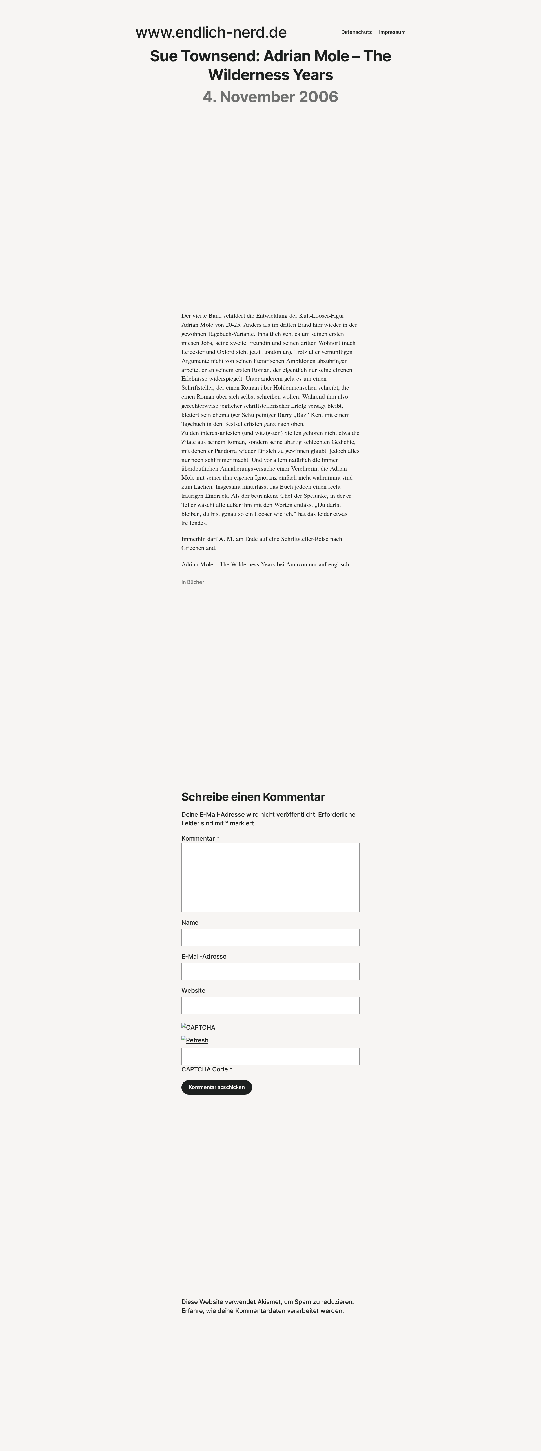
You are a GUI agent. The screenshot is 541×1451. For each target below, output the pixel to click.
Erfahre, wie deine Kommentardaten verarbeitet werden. (262, 1310)
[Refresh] (194, 1040)
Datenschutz (356, 32)
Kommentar (200, 838)
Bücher (195, 582)
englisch (338, 564)
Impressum (392, 32)
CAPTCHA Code (204, 1069)
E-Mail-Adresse (204, 956)
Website (193, 990)
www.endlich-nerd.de (211, 32)
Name (189, 922)
